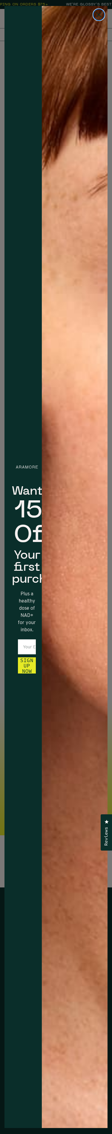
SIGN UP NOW (26, 665)
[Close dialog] (99, 14)
